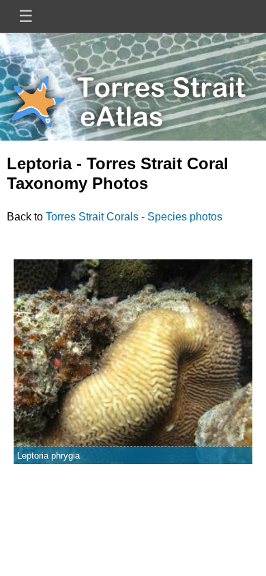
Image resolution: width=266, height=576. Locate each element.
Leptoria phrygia (48, 455)
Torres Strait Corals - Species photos (134, 216)
